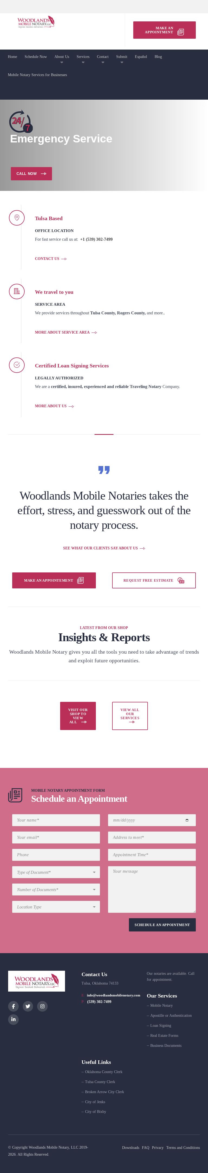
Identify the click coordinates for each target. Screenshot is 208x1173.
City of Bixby (95, 1112)
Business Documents (165, 1046)
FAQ (145, 1148)
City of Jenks (95, 1102)
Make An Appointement (48, 580)
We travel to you (54, 292)
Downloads (130, 1148)
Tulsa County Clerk (100, 1082)
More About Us (51, 406)
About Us (61, 57)
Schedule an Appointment (79, 799)
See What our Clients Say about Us (100, 548)
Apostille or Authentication (171, 1016)
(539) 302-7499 (99, 1002)
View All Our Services (130, 714)
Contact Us (47, 259)
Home (12, 57)
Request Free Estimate (148, 580)
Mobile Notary (161, 1005)
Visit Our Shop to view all (78, 716)
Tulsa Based (49, 218)
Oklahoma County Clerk (103, 1072)
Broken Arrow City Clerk (104, 1092)
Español (141, 57)
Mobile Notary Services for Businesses (37, 75)
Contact (103, 57)
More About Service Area (62, 332)
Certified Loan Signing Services (72, 366)
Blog (158, 57)
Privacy (158, 1148)
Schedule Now (36, 57)
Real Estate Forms (164, 1036)
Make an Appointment (159, 30)
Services (83, 57)
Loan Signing (160, 1026)
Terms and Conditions (183, 1148)
